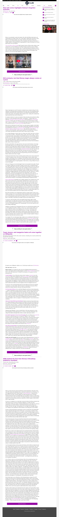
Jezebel (10, 0)
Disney (9, 85)
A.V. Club (6, 0)
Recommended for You (47, 7)
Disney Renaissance (27, 393)
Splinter (13, 0)
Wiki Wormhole (10, 240)
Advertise (22, 509)
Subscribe (38, 5)
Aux (44, 5)
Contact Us (44, 509)
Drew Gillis (5, 363)
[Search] (3, 5)
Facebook (31, 509)
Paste (4, 0)
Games (33, 5)
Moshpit (20, 0)
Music (27, 5)
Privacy (40, 509)
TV (17, 5)
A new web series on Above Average (11, 45)
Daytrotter (16, 0)
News (13, 5)
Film (22, 5)
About (14, 509)
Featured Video (46, 24)
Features (6, 12)
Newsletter (50, 5)
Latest (8, 5)
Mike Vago (5, 238)
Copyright (35, 509)
